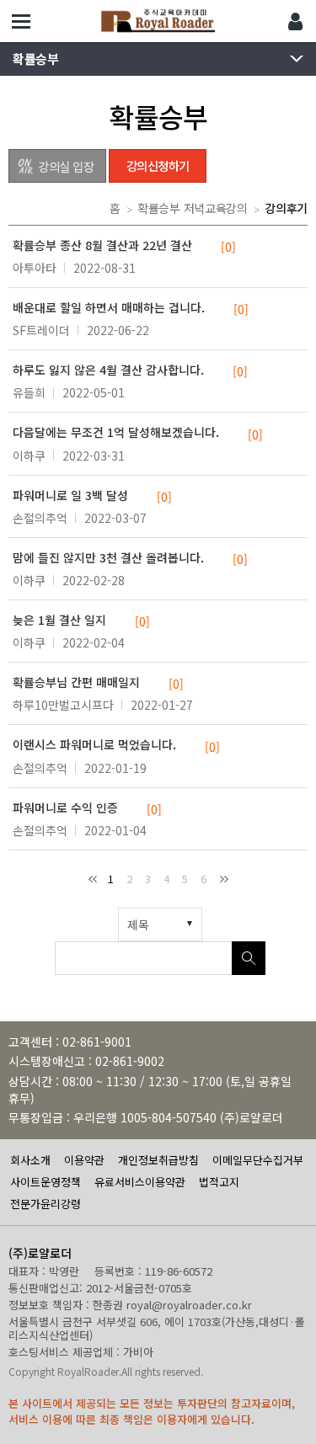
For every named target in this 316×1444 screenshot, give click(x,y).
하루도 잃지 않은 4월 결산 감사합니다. (130, 370)
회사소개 (30, 1160)
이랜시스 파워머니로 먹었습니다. (116, 745)
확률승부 (35, 58)
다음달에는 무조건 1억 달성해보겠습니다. (138, 433)
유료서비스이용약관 (139, 1182)
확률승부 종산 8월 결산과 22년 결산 (124, 246)
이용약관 (84, 1160)
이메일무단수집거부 (257, 1160)
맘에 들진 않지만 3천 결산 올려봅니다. (130, 558)
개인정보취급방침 (158, 1160)
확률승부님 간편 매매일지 (98, 683)
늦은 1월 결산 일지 (81, 620)
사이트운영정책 (45, 1182)
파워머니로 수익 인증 (87, 808)
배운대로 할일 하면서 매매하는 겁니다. (131, 308)
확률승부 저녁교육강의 (192, 208)
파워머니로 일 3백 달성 (92, 496)
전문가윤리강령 (45, 1204)
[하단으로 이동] (291, 1419)
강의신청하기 (158, 165)
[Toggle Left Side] (21, 21)
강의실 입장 (66, 166)
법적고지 (219, 1182)
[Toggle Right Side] (295, 21)
